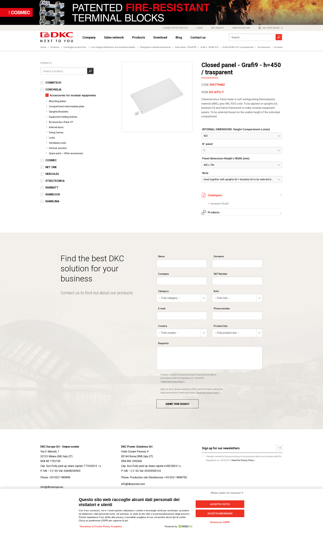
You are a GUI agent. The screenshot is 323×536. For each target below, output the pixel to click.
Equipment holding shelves (63, 117)
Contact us (198, 37)
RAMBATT (51, 187)
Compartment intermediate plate (66, 106)
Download (160, 37)
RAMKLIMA (52, 201)
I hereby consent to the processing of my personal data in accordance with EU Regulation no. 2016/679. (188, 378)
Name (161, 256)
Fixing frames (56, 132)
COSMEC (51, 160)
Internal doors (56, 127)
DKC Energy (217, 28)
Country (162, 326)
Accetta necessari (219, 513)
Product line (220, 326)
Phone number (222, 308)
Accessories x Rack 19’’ (61, 122)
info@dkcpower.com (133, 484)
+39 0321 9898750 (175, 477)
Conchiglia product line (74, 47)
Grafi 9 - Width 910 (209, 47)
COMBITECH (53, 82)
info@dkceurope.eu (51, 487)
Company (89, 37)
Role (216, 291)
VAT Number (220, 274)
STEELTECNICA (55, 180)
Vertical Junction (58, 148)
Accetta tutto (220, 504)
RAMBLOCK (52, 194)
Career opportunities (175, 28)
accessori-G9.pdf (220, 203)
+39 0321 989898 (59, 477)
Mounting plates (57, 101)
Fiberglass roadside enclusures (155, 47)
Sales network (114, 37)
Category (163, 291)
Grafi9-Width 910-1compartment (238, 47)
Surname (219, 256)
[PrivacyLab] (184, 526)
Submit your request (178, 404)
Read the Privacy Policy (173, 381)
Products (138, 37)
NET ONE (51, 167)
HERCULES (52, 174)
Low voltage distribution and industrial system (113, 47)
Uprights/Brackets (58, 111)
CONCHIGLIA (53, 89)
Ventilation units (57, 143)
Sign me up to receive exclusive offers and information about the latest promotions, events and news (191, 391)
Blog (179, 37)
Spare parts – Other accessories (66, 153)
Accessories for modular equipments (73, 95)
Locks (52, 137)
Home (43, 47)
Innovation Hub (241, 28)
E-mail (161, 308)
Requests (163, 343)
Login (199, 28)
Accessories (264, 47)
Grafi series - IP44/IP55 (185, 47)
